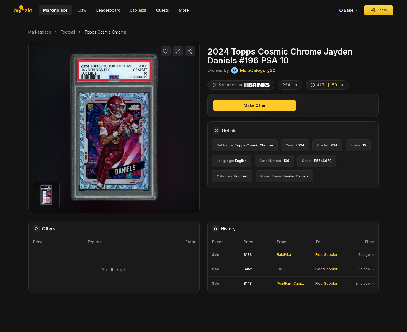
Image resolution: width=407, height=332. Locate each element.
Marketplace (39, 32)
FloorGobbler (326, 255)
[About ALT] (312, 85)
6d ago (364, 254)
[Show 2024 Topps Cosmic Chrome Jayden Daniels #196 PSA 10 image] (46, 195)
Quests (162, 10)
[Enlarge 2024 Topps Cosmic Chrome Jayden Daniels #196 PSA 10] (114, 127)
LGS (280, 269)
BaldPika (284, 255)
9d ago (364, 269)
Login (382, 10)
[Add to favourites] (166, 51)
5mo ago (362, 283)
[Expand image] (178, 51)
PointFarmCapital (291, 283)
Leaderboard (108, 10)
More (184, 10)
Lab (137, 10)
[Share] (190, 51)
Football (68, 32)
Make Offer (255, 105)
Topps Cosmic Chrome (105, 32)
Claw (82, 10)
